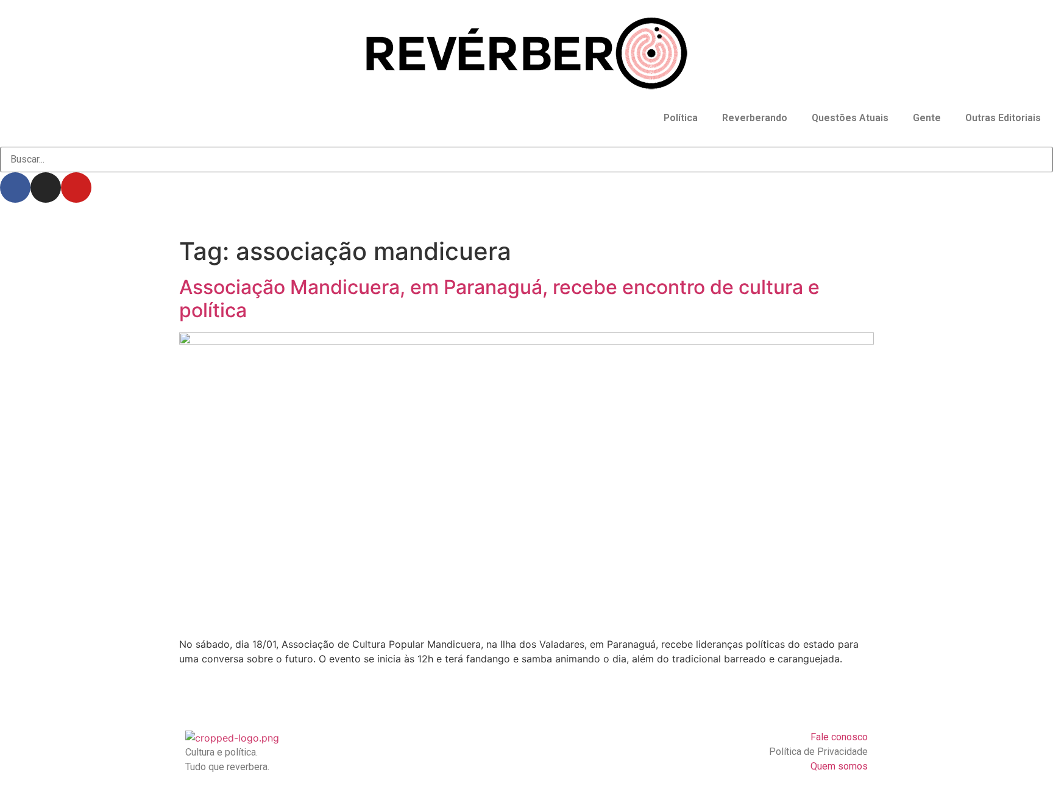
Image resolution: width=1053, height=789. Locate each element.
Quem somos (839, 766)
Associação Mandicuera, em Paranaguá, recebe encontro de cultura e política (499, 298)
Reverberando (754, 118)
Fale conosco (839, 737)
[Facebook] (15, 187)
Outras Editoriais (1003, 118)
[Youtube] (76, 187)
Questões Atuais (850, 118)
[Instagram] (45, 187)
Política (681, 118)
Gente (927, 118)
